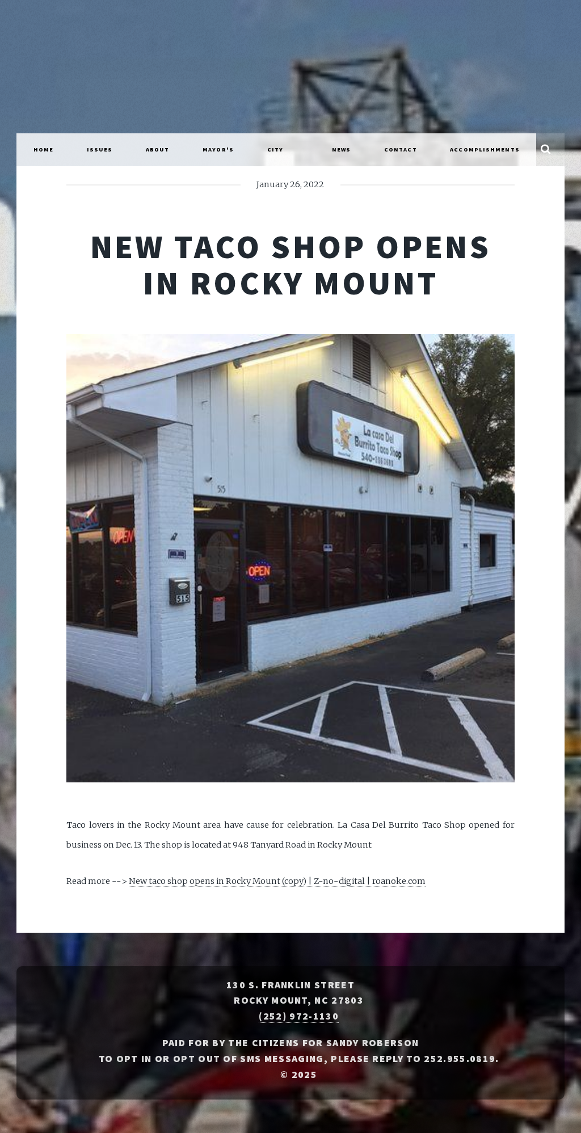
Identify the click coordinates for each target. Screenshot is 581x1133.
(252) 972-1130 (298, 1016)
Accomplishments (485, 149)
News (341, 149)
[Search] (545, 150)
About (158, 149)
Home (43, 149)
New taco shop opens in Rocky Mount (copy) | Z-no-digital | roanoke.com (277, 881)
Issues (100, 149)
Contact (400, 149)
